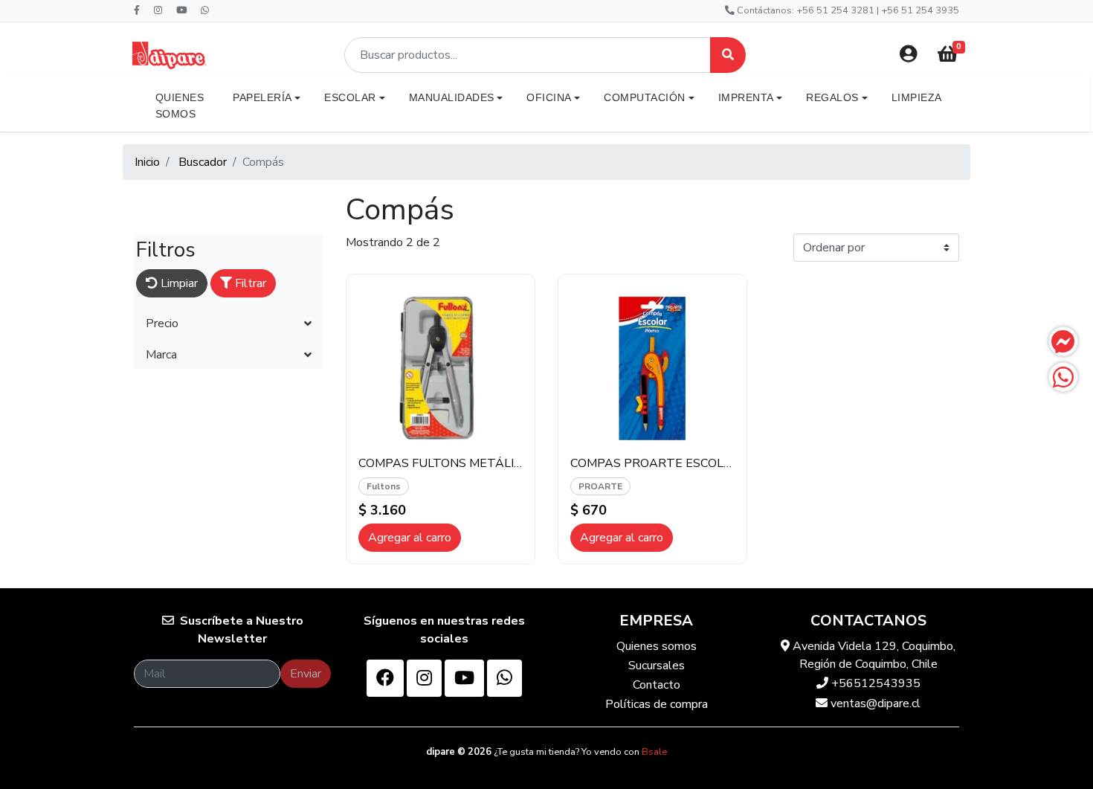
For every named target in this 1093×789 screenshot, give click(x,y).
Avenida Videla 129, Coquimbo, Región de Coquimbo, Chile (872, 655)
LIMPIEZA (917, 97)
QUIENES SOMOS (179, 105)
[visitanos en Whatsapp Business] (504, 678)
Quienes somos (656, 646)
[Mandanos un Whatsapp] (1063, 377)
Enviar (305, 674)
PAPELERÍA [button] (262, 97)
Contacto (656, 685)
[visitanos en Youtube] (464, 678)
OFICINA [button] (549, 97)
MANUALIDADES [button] (451, 97)
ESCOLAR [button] (350, 97)
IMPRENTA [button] (746, 97)
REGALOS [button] (832, 97)
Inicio (147, 162)
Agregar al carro (409, 537)
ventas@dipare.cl (874, 703)
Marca (161, 355)
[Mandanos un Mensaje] (1063, 341)
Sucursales (656, 665)
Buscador (202, 162)
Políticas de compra (656, 704)
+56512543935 (874, 683)
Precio (162, 323)
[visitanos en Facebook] (385, 678)
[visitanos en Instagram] (424, 678)
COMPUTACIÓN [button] (645, 97)
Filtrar (249, 283)
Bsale (654, 752)
